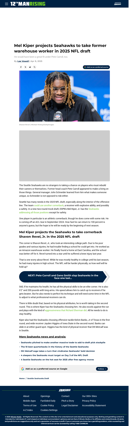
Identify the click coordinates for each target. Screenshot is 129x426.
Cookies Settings (49, 410)
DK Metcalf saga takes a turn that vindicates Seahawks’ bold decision (58, 351)
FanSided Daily (48, 400)
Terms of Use (30, 405)
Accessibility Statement (94, 405)
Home (22, 378)
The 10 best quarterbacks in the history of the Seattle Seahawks (55, 347)
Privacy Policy (89, 400)
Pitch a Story (67, 400)
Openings (45, 396)
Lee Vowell (23, 61)
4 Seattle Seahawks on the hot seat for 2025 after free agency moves (57, 359)
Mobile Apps (29, 400)
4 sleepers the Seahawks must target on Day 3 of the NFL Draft (54, 355)
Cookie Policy (47, 405)
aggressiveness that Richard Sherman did (66, 310)
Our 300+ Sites (89, 396)
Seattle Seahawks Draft (38, 378)
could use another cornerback (49, 205)
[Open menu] (6, 3)
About (26, 396)
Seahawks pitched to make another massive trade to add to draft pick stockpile (63, 342)
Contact (65, 396)
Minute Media (16, 417)
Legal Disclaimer (69, 405)
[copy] (34, 67)
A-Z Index (28, 410)
